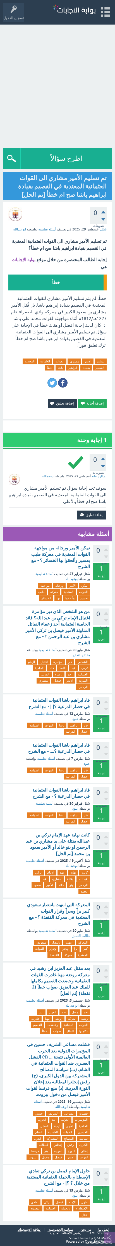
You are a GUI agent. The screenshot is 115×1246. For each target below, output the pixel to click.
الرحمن (83, 687)
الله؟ (62, 668)
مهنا (47, 1018)
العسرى (83, 1132)
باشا (60, 367)
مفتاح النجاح (81, 655)
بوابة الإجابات (23, 259)
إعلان (84, 1151)
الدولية (65, 1119)
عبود (75, 719)
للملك (70, 1031)
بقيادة (86, 367)
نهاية (73, 872)
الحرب (42, 1119)
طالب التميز (81, 936)
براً (75, 948)
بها (58, 598)
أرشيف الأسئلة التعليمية (66, 1233)
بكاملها (83, 1031)
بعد (86, 1012)
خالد (61, 885)
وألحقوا (70, 598)
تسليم (100, 361)
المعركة (83, 942)
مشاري (74, 361)
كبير (85, 948)
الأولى (69, 1126)
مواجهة (45, 585)
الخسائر (46, 598)
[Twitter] (52, 383)
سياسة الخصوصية (61, 1229)
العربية (58, 1151)
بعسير (84, 598)
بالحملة (65, 1208)
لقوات (84, 1157)
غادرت (35, 1018)
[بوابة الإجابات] (74, 9)
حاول (84, 1202)
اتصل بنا (103, 1229)
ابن (41, 1012)
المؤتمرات (81, 1119)
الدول (37, 1138)
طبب (41, 591)
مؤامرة (58, 661)
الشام (38, 1132)
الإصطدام (82, 1208)
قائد (51, 668)
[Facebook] (63, 383)
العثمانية (45, 361)
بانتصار (56, 942)
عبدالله (83, 879)
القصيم (99, 367)
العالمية (83, 1126)
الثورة (71, 1151)
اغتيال (44, 661)
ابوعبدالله (72, 579)
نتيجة (57, 1126)
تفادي (34, 1202)
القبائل (45, 674)
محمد (84, 891)
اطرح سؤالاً (66, 158)
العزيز (52, 1012)
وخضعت (52, 1024)
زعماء (58, 674)
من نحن (85, 1229)
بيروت (32, 1157)
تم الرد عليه (99, 476)
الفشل (44, 1126)
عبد (73, 668)
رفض (70, 1144)
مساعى (69, 1113)
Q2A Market (103, 1238)
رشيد (84, 1018)
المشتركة (52, 1138)
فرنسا (35, 1151)
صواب (57, 1031)
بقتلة (70, 879)
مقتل (75, 1012)
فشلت (83, 1113)
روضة (58, 1018)
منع (46, 1151)
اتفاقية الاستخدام (29, 1229)
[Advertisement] (57, 84)
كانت (85, 872)
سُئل (103, 229)
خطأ (49, 367)
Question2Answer (98, 1241)
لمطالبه (43, 1144)
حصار (84, 731)
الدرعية (70, 731)
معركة (54, 591)
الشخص (83, 661)
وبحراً (65, 948)
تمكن (84, 585)
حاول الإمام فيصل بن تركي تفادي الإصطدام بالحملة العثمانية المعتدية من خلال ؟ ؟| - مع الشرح (58, 1177)
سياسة (83, 1138)
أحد (70, 674)
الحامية (39, 668)
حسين (39, 1113)
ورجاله (59, 585)
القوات (60, 361)
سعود (37, 885)
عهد (62, 872)
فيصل (57, 680)
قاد (86, 725)
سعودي (41, 942)
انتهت (69, 942)
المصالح (69, 1138)
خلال (85, 1214)
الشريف (53, 1113)
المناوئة (83, 680)
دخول (45, 1157)
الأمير (88, 361)
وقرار (52, 948)
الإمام (31, 661)
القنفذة (54, 955)
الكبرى (83, 1144)
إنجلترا (58, 1144)
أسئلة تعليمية (47, 229)
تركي (84, 668)
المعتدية (30, 361)
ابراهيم (72, 367)
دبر (70, 661)
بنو (71, 885)
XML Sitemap (99, 1233)
